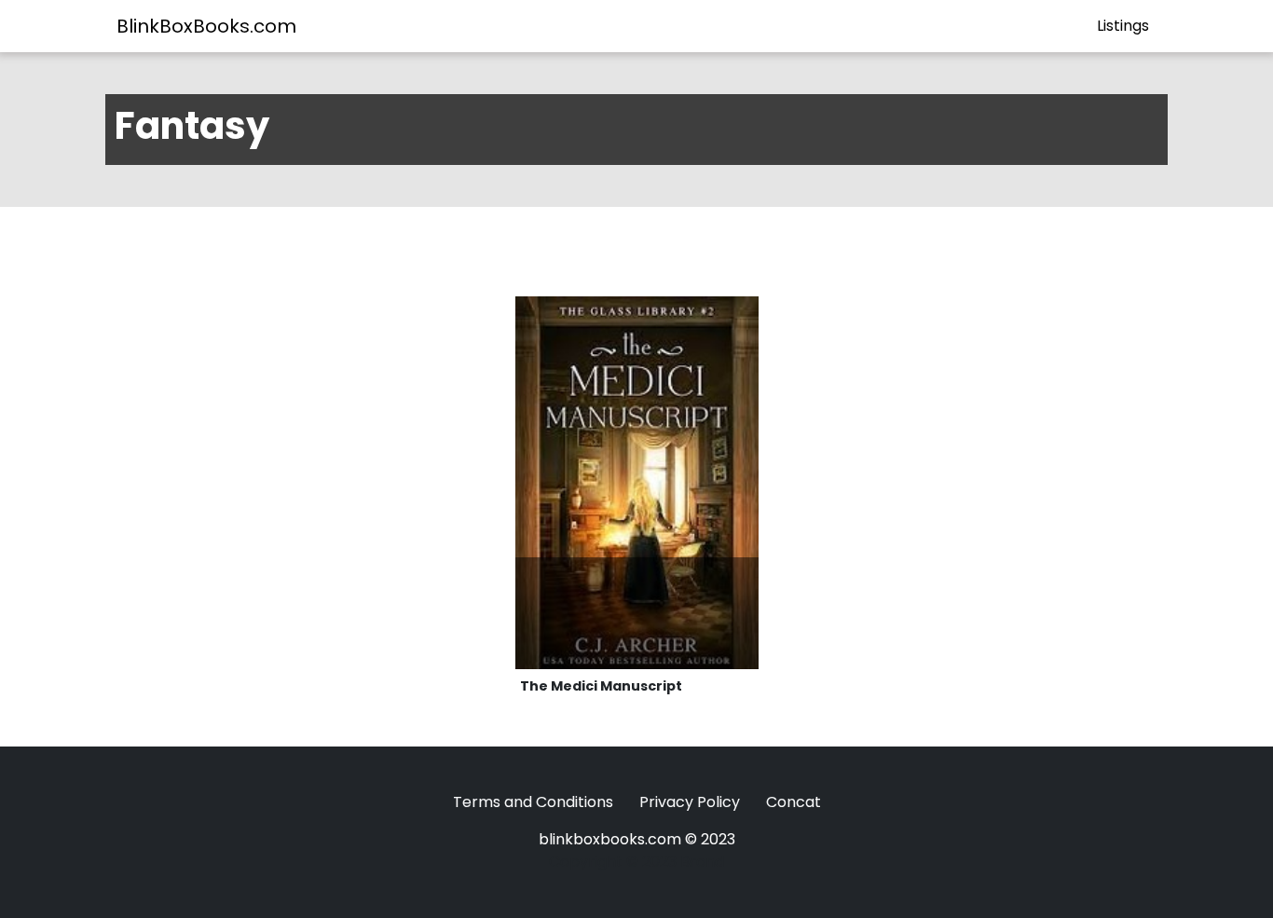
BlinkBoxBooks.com (206, 26)
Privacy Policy (689, 802)
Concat (793, 802)
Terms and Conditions (533, 802)
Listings (1123, 25)
